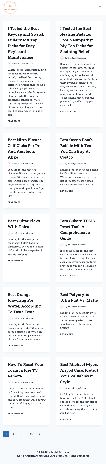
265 (32, 434)
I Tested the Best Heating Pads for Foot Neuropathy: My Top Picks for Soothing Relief (76, 40)
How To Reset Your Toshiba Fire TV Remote (25, 370)
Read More (15, 121)
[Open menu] (100, 7)
